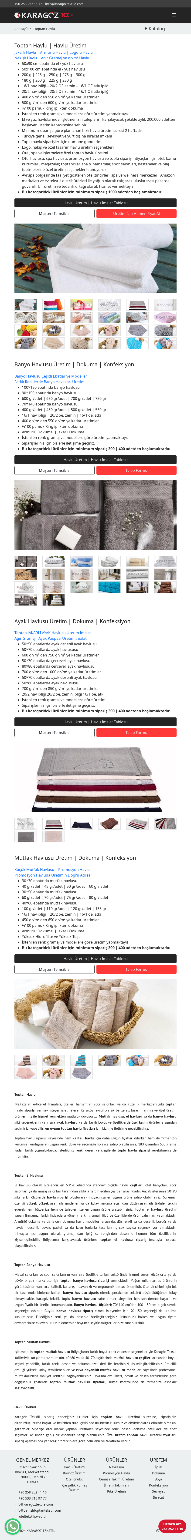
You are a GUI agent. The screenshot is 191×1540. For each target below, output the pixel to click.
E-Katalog (155, 28)
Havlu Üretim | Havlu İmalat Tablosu (96, 202)
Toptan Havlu (44, 29)
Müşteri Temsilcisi (54, 213)
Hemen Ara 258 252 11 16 (172, 1526)
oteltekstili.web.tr (32, 1516)
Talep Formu (136, 470)
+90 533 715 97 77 (33, 1498)
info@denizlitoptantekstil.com (32, 1510)
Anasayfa (21, 29)
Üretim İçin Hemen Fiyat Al (136, 213)
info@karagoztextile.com (64, 4)
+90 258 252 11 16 (28, 4)
